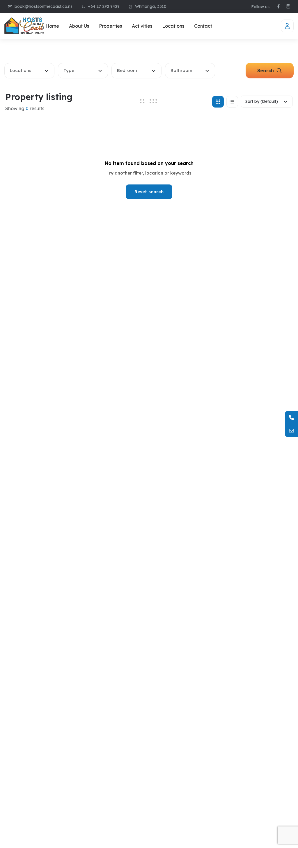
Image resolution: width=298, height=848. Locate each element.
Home (52, 26)
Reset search (149, 191)
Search (266, 70)
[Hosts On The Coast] (24, 25)
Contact (203, 26)
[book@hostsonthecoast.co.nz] (291, 430)
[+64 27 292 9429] (291, 417)
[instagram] (288, 6)
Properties (110, 26)
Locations (173, 26)
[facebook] (278, 6)
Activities (142, 26)
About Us (79, 26)
